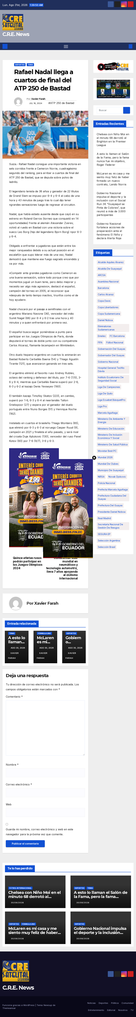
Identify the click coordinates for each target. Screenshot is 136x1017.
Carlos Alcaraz (106, 294)
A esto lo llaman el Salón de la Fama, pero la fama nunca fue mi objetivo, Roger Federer (100, 898)
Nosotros (123, 1010)
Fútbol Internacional (20, 888)
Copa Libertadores (108, 307)
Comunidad (128, 1003)
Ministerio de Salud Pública (113, 444)
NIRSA (101, 476)
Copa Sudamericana (109, 313)
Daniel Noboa (105, 320)
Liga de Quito (105, 393)
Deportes (20, 65)
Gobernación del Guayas (111, 348)
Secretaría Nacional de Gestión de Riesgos (110, 526)
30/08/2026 (17, 902)
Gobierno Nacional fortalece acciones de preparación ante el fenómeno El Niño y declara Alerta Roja (110, 231)
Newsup (48, 1005)
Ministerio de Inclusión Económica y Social (110, 436)
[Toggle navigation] (66, 46)
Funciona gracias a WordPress (18, 1005)
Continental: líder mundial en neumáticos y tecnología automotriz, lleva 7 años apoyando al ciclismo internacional (62, 568)
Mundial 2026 (105, 457)
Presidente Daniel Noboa (111, 511)
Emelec (102, 336)
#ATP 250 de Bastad (61, 103)
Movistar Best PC (107, 450)
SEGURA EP (104, 534)
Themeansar (9, 1008)
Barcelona (103, 288)
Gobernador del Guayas (111, 355)
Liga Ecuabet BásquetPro (111, 399)
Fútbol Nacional (114, 342)
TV (132, 1010)
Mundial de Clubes (108, 463)
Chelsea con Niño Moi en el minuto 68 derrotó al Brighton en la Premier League (34, 898)
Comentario (14, 696)
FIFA (100, 342)
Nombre (12, 764)
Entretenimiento (96, 1010)
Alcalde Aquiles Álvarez (111, 262)
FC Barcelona (117, 336)
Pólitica (115, 1003)
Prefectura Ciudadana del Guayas (112, 497)
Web (8, 804)
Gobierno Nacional (108, 361)
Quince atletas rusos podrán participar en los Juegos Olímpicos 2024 (27, 563)
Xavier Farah (38, 98)
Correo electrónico (19, 784)
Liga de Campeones (109, 387)
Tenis (30, 65)
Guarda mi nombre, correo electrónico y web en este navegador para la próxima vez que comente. (39, 832)
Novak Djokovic (117, 476)
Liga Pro (102, 406)
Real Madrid (104, 518)
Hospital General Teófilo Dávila (111, 369)
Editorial (111, 1010)
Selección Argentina (109, 540)
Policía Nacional (106, 483)
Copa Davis (104, 300)
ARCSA (101, 275)
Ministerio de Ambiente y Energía (111, 420)
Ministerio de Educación (111, 428)
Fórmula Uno (44, 633)
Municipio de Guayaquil (111, 470)
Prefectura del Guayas (110, 505)
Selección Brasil (106, 547)
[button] (125, 46)
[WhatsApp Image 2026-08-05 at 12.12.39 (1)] (34, 497)
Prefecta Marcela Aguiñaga (113, 489)
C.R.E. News (15, 34)
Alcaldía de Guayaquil (110, 268)
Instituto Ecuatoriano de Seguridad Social (111, 379)
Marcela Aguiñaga (108, 412)
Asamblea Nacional (108, 281)
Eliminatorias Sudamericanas (106, 328)
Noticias (91, 1003)
